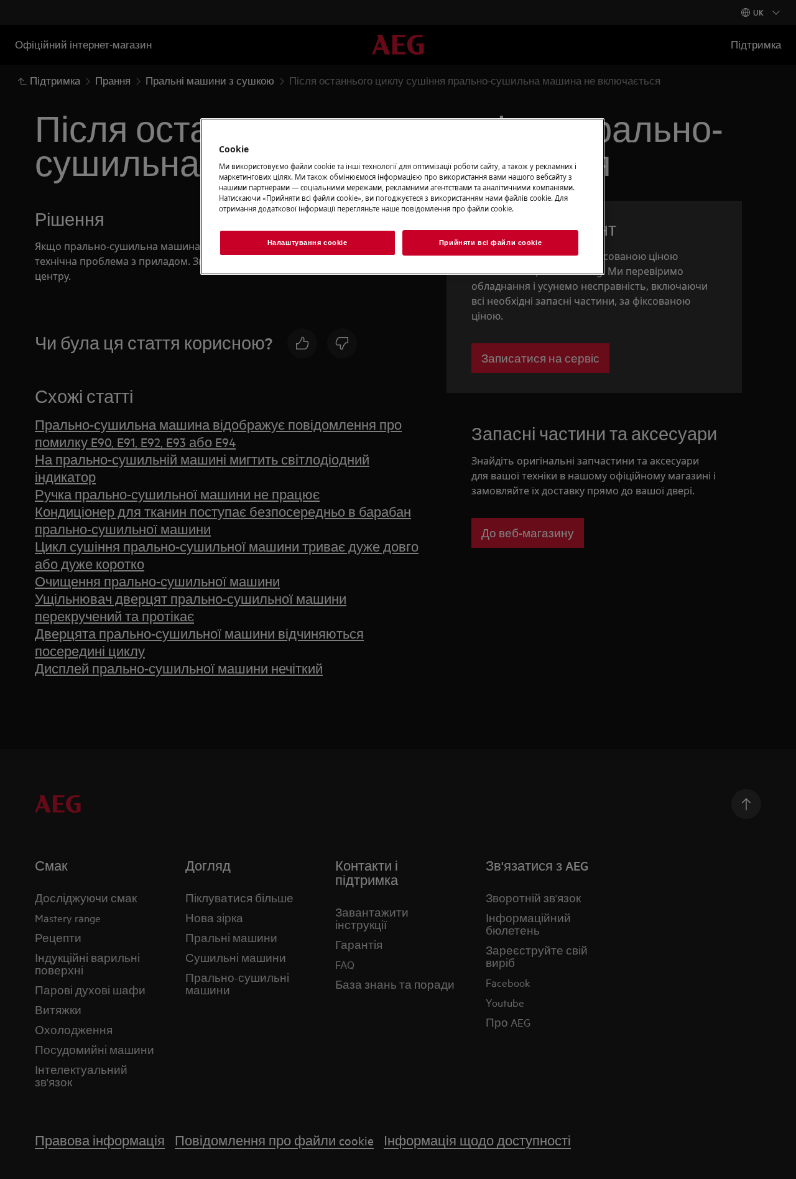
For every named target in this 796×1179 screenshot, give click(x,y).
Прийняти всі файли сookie (490, 242)
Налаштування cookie (307, 242)
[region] (402, 196)
